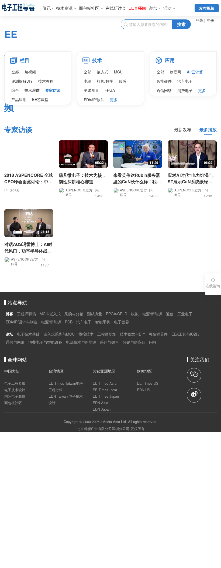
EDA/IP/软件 (94, 99)
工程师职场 (26, 313)
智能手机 (102, 321)
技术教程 (45, 81)
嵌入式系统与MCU (59, 334)
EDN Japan (101, 409)
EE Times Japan (106, 396)
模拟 (135, 313)
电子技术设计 (14, 389)
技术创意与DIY (132, 334)
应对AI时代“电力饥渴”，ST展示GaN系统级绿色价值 (191, 181)
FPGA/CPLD (116, 313)
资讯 (47, 8)
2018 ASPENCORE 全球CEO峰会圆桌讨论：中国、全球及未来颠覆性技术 (28, 185)
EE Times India (105, 389)
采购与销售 (109, 342)
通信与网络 (15, 342)
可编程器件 (158, 334)
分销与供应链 (134, 342)
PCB (68, 321)
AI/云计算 (195, 72)
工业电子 (184, 313)
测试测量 (91, 90)
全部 (15, 72)
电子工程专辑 (14, 383)
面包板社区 (89, 8)
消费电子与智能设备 (45, 342)
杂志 (153, 8)
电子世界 (121, 321)
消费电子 (184, 90)
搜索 (181, 24)
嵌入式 (102, 72)
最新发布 (182, 129)
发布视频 (206, 8)
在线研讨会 (116, 8)
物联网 (175, 72)
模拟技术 (86, 334)
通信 (170, 313)
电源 (87, 81)
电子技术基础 (28, 334)
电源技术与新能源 (81, 342)
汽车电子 (184, 81)
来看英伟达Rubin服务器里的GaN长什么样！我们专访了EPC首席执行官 (137, 181)
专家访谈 (52, 90)
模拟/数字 (105, 81)
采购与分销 (73, 313)
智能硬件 (164, 81)
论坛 (9, 334)
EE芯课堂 (40, 99)
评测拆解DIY (22, 81)
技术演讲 (32, 90)
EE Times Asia (104, 383)
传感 (122, 81)
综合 (15, 90)
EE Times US (147, 383)
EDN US (143, 389)
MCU (118, 72)
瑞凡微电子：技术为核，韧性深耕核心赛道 (82, 178)
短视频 (30, 72)
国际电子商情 (14, 396)
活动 (167, 8)
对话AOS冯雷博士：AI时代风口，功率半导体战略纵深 (28, 250)
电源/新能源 (152, 313)
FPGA (110, 90)
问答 (153, 342)
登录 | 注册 (205, 20)
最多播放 (208, 129)
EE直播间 (137, 8)
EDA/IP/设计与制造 (21, 321)
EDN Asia (100, 402)
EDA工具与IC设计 (186, 334)
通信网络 (164, 90)
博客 (9, 313)
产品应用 (18, 99)
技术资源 (65, 8)
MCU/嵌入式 (50, 313)
